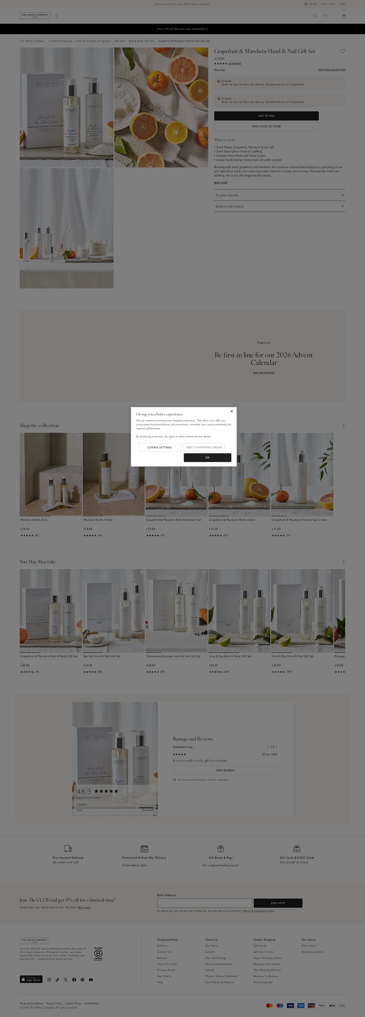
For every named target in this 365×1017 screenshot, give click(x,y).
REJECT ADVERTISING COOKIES (204, 447)
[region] (184, 437)
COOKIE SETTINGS (160, 447)
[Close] (232, 411)
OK (208, 457)
